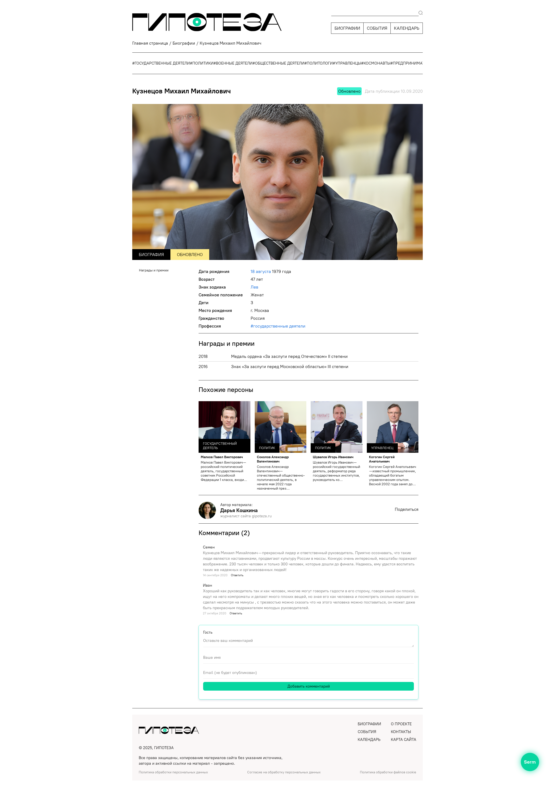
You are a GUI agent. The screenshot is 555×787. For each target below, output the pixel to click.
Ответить (237, 575)
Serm (529, 762)
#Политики (202, 63)
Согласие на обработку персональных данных (284, 772)
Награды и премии (153, 270)
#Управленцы (347, 63)
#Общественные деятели (278, 63)
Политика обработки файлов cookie (388, 772)
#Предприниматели (411, 63)
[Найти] (421, 13)
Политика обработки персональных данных (173, 772)
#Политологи (318, 63)
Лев (254, 287)
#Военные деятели (233, 63)
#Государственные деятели (161, 63)
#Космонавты (375, 63)
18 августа (261, 271)
